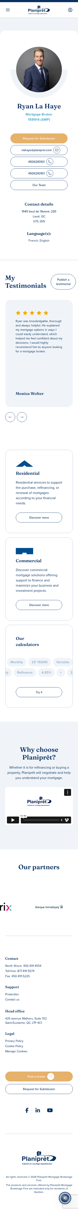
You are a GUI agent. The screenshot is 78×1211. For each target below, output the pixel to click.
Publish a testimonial (63, 281)
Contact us (12, 999)
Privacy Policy (14, 1041)
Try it (39, 692)
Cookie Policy (14, 1046)
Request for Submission (39, 1089)
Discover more (39, 517)
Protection (12, 994)
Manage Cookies (16, 1051)
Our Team (39, 185)
